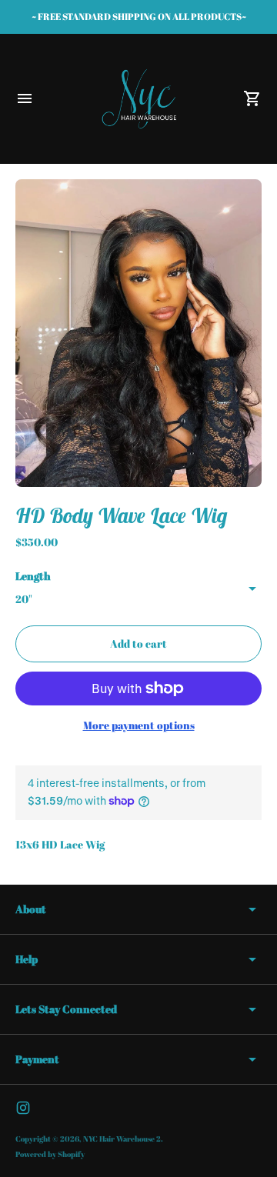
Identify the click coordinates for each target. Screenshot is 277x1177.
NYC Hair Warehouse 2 (122, 1138)
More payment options (139, 725)
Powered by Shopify (50, 1154)
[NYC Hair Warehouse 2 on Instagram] (23, 1107)
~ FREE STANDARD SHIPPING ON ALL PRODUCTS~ (139, 16)
